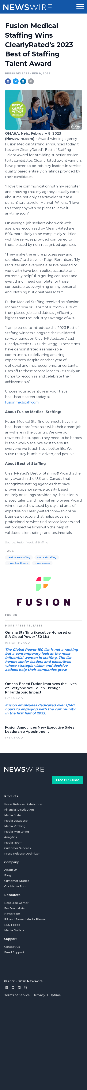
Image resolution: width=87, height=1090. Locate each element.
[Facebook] (6, 987)
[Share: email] (31, 81)
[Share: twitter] (15, 81)
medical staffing (46, 557)
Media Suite (12, 815)
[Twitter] (13, 987)
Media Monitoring (16, 831)
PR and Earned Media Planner (25, 919)
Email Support (14, 952)
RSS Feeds (12, 924)
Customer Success (17, 848)
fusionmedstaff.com (22, 402)
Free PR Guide (67, 780)
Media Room (13, 842)
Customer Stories (16, 880)
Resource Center (16, 902)
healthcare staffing (19, 557)
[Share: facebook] (8, 81)
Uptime (55, 995)
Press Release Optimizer (22, 853)
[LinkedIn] (19, 987)
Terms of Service (17, 995)
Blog (7, 875)
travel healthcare (18, 563)
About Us (10, 869)
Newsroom (12, 913)
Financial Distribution (19, 809)
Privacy (39, 995)
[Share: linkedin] (23, 81)
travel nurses (42, 563)
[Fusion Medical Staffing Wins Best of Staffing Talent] (43, 129)
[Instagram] (25, 987)
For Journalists (14, 908)
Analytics (10, 837)
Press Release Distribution (23, 804)
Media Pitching (14, 826)
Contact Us (12, 946)
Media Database (16, 820)
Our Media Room (16, 886)
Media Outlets (14, 930)
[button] (80, 7)
